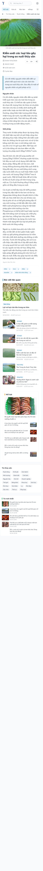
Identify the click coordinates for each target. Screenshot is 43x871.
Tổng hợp (23, 489)
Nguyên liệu (6, 479)
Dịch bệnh (25, 472)
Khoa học (24, 482)
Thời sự (14, 489)
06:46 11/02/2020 (11, 61)
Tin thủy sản (10, 14)
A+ (32, 61)
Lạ (22, 486)
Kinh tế (16, 479)
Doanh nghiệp (26, 479)
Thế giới (5, 482)
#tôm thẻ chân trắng (21, 272)
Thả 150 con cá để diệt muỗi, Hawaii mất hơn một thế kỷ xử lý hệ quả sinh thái (17, 439)
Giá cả (13, 9)
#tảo (23, 269)
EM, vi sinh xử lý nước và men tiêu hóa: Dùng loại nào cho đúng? (16, 446)
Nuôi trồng (20, 14)
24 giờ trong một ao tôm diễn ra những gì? (16, 453)
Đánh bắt (16, 475)
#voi (14, 269)
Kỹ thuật (15, 472)
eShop (30, 9)
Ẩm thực (5, 486)
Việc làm (22, 9)
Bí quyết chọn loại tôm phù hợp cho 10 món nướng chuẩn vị (23, 503)
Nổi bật (5, 9)
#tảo (5, 269)
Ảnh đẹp (28, 486)
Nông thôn (15, 482)
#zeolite (6, 272)
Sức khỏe (15, 486)
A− (27, 61)
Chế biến (25, 475)
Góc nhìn (6, 489)
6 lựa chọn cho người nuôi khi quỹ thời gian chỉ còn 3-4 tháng (16, 424)
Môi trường (6, 475)
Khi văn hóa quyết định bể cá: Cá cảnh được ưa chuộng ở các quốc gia (16, 431)
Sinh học (33, 482)
